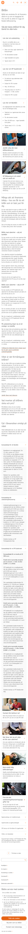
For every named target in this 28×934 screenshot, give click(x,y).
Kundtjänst (4, 865)
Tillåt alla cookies (14, 918)
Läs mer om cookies (6, 931)
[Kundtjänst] (17, 2)
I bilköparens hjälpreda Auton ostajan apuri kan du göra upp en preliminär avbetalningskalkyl (14, 350)
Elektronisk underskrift (6, 883)
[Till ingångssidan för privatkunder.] (2, 2)
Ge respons (4, 869)
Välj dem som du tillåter (14, 923)
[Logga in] (21, 2)
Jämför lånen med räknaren (9, 395)
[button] (14, 797)
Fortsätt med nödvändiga (14, 927)
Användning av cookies (6, 872)
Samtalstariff (4, 880)
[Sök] (13, 2)
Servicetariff (4, 876)
